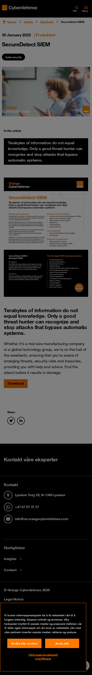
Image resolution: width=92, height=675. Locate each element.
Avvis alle (62, 643)
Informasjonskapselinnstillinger (43, 656)
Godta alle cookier (24, 643)
